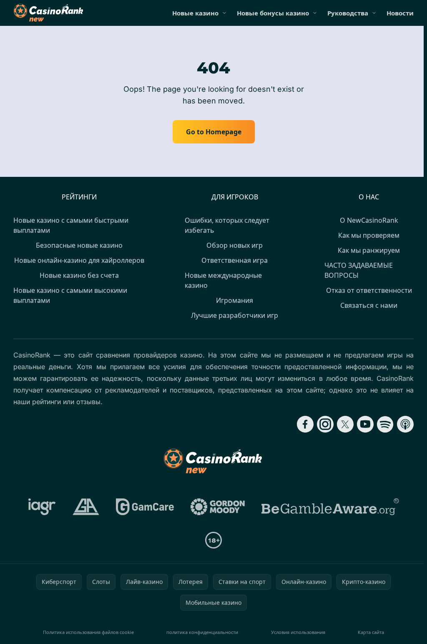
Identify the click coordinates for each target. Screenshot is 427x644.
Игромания (234, 300)
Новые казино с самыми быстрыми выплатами (70, 225)
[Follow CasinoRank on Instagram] (325, 424)
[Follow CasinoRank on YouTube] (365, 424)
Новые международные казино (223, 280)
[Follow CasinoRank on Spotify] (385, 424)
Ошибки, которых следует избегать (227, 225)
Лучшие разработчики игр (234, 315)
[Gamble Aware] (330, 506)
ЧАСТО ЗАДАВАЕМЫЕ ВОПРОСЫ (358, 270)
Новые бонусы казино (273, 13)
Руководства (347, 13)
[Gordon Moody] (218, 506)
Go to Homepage (213, 131)
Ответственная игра (234, 260)
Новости (400, 13)
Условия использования (298, 632)
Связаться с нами (368, 305)
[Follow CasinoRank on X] (345, 424)
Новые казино (195, 13)
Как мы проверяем (368, 235)
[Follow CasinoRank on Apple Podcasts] (405, 424)
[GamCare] (145, 506)
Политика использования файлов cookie (88, 632)
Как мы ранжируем (369, 250)
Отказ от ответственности (369, 290)
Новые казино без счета (79, 275)
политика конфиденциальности (202, 632)
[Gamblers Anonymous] (86, 506)
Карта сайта (371, 632)
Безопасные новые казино (79, 245)
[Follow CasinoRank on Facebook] (305, 424)
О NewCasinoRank (369, 220)
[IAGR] (42, 506)
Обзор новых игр (234, 245)
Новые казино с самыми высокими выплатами (70, 295)
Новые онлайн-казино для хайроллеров (79, 260)
